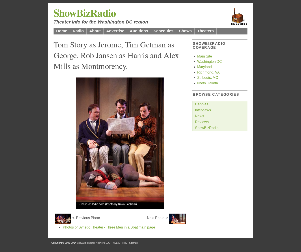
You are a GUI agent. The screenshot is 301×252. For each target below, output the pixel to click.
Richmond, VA (208, 72)
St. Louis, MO (207, 77)
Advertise (115, 31)
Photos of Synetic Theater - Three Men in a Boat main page (109, 227)
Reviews (202, 122)
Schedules (163, 31)
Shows (185, 31)
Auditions (139, 31)
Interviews (203, 110)
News (199, 116)
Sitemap (133, 242)
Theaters (205, 31)
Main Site (204, 56)
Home (61, 31)
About (95, 31)
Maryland (204, 67)
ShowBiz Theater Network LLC (93, 242)
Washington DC (209, 61)
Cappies (201, 104)
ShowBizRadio (85, 12)
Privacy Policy (119, 242)
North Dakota (207, 83)
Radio (78, 31)
